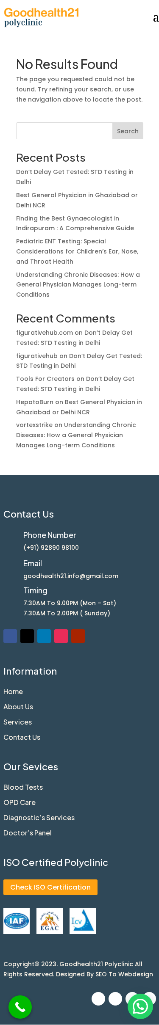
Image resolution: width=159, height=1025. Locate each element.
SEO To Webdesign (124, 974)
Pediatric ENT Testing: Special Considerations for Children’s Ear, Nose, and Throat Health (77, 251)
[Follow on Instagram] (61, 636)
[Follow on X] (27, 636)
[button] (140, 1006)
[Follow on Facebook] (10, 636)
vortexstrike (34, 425)
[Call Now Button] (20, 1007)
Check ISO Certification (50, 887)
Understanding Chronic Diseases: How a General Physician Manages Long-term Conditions (78, 284)
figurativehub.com (44, 332)
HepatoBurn (34, 402)
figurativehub (37, 356)
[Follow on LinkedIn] (44, 636)
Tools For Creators (45, 379)
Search (128, 131)
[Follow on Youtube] (78, 636)
